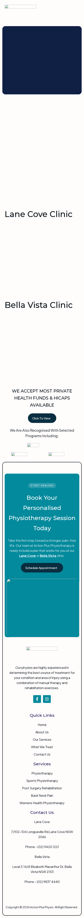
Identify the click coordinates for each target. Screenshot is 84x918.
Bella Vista (48, 556)
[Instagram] (47, 699)
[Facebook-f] (37, 699)
